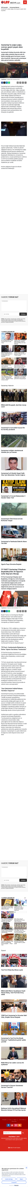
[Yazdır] (18, 83)
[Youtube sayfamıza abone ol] (12, 1125)
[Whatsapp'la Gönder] (9, 83)
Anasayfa (5, 7)
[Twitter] (4, 83)
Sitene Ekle (14, 1121)
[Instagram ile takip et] (16, 1125)
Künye (9, 1119)
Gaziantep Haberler (14, 7)
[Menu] (25, 2)
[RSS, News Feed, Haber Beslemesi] (20, 1125)
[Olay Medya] (10, 2)
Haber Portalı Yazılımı (15, 1147)
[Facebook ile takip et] (8, 1125)
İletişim (15, 1119)
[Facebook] (2, 83)
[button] (20, 83)
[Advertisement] (14, 27)
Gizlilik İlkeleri (22, 1119)
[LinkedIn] (7, 83)
